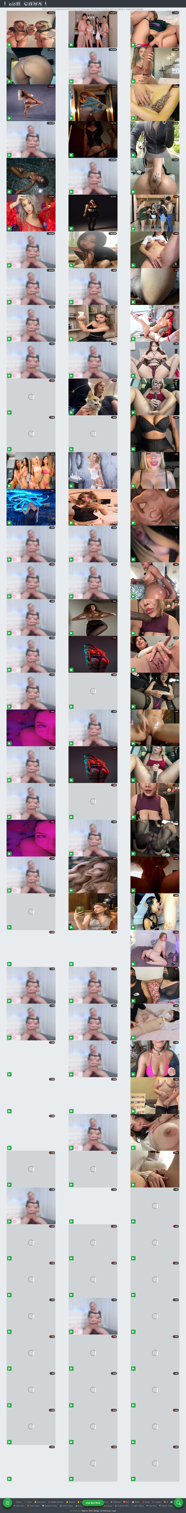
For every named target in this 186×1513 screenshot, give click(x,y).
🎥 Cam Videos (137, 1506)
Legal (114, 1511)
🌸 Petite (136, 1502)
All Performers (106, 1511)
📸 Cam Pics (151, 1506)
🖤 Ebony (18, 1502)
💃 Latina (28, 1502)
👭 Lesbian (156, 1502)
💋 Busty (146, 1502)
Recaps (96, 1511)
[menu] (7, 1503)
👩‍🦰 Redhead (115, 1502)
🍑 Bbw (126, 1502)
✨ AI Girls (79, 1506)
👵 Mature (70, 1502)
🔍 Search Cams (166, 1506)
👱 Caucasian (40, 1502)
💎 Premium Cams (49, 1506)
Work (91, 1511)
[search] (178, 1503)
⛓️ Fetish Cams (66, 1506)
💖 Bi (166, 1502)
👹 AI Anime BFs (122, 1506)
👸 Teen (80, 1502)
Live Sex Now (93, 1502)
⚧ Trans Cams (33, 1506)
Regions (85, 1511)
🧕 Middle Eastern (56, 1502)
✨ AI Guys (107, 1506)
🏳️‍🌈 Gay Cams (19, 1506)
